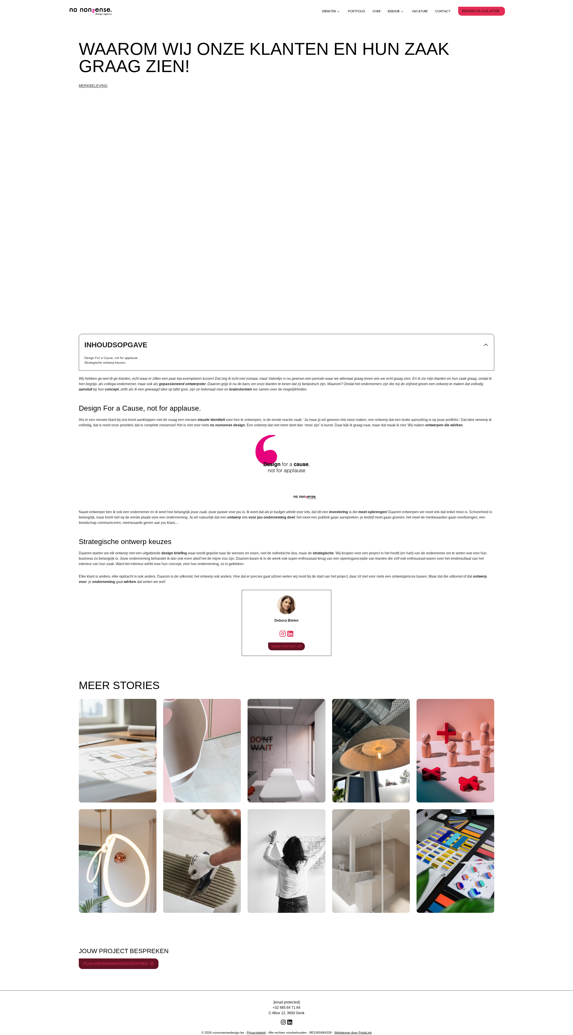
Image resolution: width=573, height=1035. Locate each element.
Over (376, 11)
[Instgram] (282, 633)
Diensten (329, 11)
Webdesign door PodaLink (353, 1032)
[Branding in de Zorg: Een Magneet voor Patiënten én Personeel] (455, 861)
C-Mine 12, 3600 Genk (286, 1013)
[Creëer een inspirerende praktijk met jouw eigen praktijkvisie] (286, 750)
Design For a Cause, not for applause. (111, 358)
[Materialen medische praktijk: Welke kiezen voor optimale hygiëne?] (202, 750)
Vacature (420, 11)
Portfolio (356, 11)
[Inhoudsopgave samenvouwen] (486, 345)
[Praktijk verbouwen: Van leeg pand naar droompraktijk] (202, 861)
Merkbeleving (93, 86)
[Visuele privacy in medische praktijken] (371, 861)
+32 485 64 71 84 (286, 1007)
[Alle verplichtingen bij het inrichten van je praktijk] (286, 861)
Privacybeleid (256, 1032)
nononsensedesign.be (228, 1032)
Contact (443, 11)
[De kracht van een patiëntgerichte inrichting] (455, 750)
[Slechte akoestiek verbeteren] (371, 750)
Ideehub (394, 11)
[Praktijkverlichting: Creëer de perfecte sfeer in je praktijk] (117, 861)
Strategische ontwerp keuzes (104, 362)
